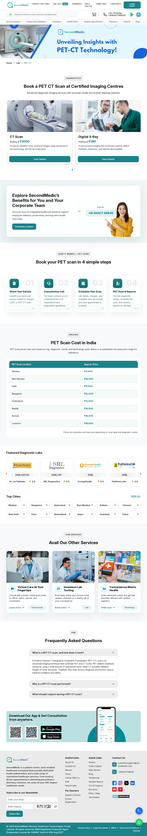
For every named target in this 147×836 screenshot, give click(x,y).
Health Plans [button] (72, 22)
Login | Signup (132, 5)
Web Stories (94, 770)
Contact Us (70, 766)
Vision (68, 774)
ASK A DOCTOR (88, 5)
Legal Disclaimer (100, 828)
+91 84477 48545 (100, 213)
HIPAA (113, 828)
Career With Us (72, 778)
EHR (67, 781)
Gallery (92, 762)
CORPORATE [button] (115, 4)
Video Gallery (95, 766)
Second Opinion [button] (13, 22)
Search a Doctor (73, 795)
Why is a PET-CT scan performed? (51, 683)
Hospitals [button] (56, 22)
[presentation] (6, 473)
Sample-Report (96, 781)
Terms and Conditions (129, 828)
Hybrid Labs (71, 785)
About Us (69, 762)
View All (136, 496)
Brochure (93, 789)
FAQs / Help (94, 793)
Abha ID (127, 22)
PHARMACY (77, 4)
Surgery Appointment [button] (93, 22)
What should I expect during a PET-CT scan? (57, 694)
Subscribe (14, 814)
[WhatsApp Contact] (139, 822)
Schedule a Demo (24, 226)
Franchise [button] (113, 22)
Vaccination (94, 797)
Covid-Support (96, 785)
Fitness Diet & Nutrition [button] (36, 22)
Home (9, 63)
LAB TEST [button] (60, 4)
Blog (91, 774)
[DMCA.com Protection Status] (121, 796)
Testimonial (94, 778)
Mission (68, 770)
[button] (72, 169)
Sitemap (136, 831)
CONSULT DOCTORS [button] (40, 4)
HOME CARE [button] (101, 4)
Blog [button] (137, 22)
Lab (18, 63)
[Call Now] (139, 810)
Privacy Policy (84, 828)
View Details (39, 159)
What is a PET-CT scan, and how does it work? (58, 652)
